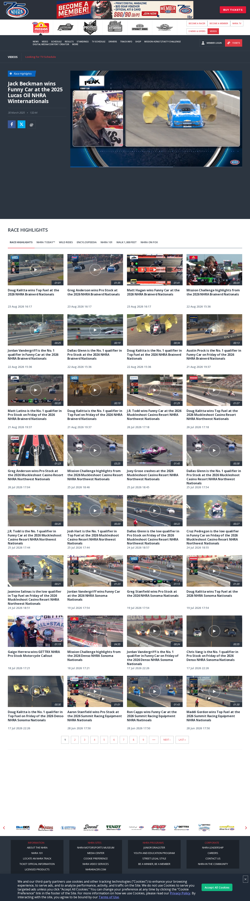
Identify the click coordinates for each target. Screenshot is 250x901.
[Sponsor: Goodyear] (204, 828)
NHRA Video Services (96, 864)
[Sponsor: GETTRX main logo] (159, 828)
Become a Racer (197, 23)
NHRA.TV (236, 23)
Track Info (126, 41)
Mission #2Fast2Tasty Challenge (162, 41)
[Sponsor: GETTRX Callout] (181, 828)
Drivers (113, 41)
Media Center (95, 853)
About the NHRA (37, 847)
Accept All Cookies (217, 887)
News (36, 41)
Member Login (214, 43)
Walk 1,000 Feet (126, 242)
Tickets (236, 43)
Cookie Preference (96, 858)
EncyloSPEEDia (87, 242)
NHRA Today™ (46, 242)
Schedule (56, 41)
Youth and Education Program (154, 853)
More (75, 44)
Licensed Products (37, 869)
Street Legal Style (154, 858)
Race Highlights (21, 242)
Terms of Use (109, 897)
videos (213, 31)
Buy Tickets (233, 9)
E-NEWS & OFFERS (197, 31)
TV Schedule (98, 41)
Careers (213, 853)
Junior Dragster (154, 847)
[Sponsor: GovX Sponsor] (227, 828)
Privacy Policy (180, 893)
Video (45, 41)
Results (69, 41)
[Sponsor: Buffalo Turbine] (23, 828)
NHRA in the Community (213, 864)
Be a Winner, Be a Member (154, 864)
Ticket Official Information (37, 864)
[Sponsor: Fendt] (91, 828)
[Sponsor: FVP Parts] (136, 828)
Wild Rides (66, 242)
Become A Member (219, 23)
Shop (138, 41)
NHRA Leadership (213, 847)
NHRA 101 (106, 242)
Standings (83, 41)
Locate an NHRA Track (37, 858)
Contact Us (213, 858)
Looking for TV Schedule (40, 57)
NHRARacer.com (96, 869)
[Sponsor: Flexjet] (113, 828)
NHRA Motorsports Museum (95, 847)
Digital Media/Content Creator (51, 44)
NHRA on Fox (149, 242)
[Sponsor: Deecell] (68, 828)
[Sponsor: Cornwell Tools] (45, 828)
